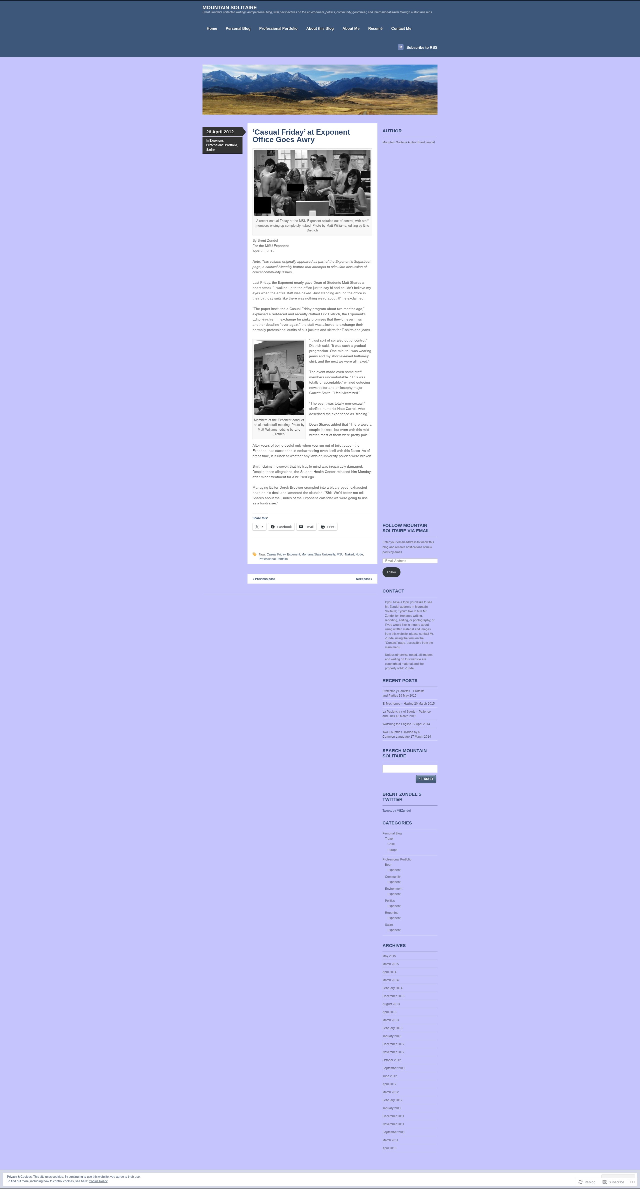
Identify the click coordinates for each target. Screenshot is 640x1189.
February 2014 (392, 988)
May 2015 (389, 956)
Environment (393, 888)
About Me (351, 28)
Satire (210, 149)
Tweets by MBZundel (396, 810)
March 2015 (390, 964)
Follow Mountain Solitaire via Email (406, 528)
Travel (389, 838)
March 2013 (390, 1020)
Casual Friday (276, 554)
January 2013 (391, 1036)
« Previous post (263, 579)
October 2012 (391, 1060)
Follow (391, 572)
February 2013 (392, 1028)
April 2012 (389, 1084)
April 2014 (389, 972)
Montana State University (318, 554)
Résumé (375, 28)
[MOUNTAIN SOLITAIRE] (320, 113)
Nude (359, 554)
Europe (393, 850)
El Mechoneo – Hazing (398, 703)
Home (212, 28)
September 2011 (393, 1132)
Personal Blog (238, 28)
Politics (390, 901)
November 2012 (393, 1052)
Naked (349, 554)
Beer (388, 864)
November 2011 (393, 1124)
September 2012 (393, 1068)
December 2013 (393, 996)
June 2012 (389, 1076)
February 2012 (392, 1100)
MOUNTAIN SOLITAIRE (229, 7)
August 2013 (391, 1004)
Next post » (364, 579)
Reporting (391, 913)
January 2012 (391, 1108)
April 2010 (389, 1148)
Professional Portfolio (278, 28)
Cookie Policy (98, 1181)
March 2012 (390, 1092)
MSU (340, 554)
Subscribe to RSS (422, 47)
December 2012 (393, 1044)
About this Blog (320, 28)
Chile (391, 844)
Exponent (216, 140)
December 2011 (393, 1116)
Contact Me (401, 28)
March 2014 (390, 980)
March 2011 (390, 1140)
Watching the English (396, 724)
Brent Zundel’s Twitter (402, 797)
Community (392, 876)
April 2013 (389, 1012)
